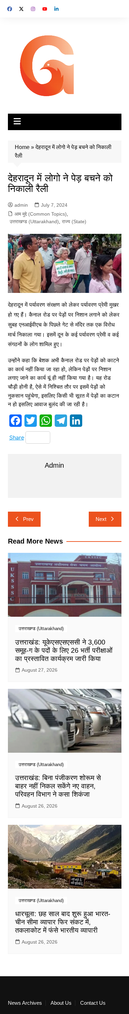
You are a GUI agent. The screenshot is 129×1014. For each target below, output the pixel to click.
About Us (61, 1003)
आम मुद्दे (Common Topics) (40, 214)
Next (101, 519)
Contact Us (93, 1003)
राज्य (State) (74, 221)
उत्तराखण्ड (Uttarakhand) (34, 221)
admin (21, 205)
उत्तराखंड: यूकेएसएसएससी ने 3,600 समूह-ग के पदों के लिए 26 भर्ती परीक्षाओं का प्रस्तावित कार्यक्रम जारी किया (63, 650)
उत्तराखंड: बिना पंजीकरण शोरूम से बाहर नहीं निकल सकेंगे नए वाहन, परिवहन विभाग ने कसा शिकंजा (58, 786)
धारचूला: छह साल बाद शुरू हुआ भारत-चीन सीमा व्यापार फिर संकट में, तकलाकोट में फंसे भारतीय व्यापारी (62, 922)
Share (16, 437)
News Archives (25, 1003)
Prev (28, 519)
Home (22, 147)
